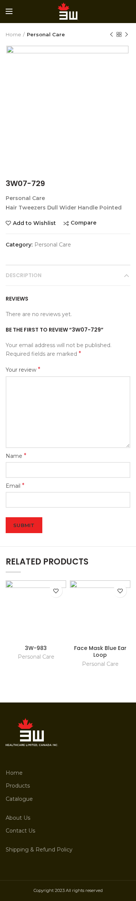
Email (15, 485)
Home (13, 34)
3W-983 (36, 648)
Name (16, 455)
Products (18, 785)
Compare (83, 223)
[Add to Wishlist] (55, 590)
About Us (18, 817)
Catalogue (19, 799)
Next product (126, 34)
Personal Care (46, 34)
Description (24, 275)
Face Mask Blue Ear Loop (100, 651)
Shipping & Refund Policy (39, 849)
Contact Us (20, 830)
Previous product (111, 34)
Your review (23, 369)
